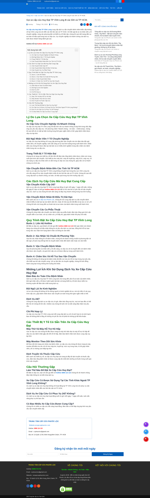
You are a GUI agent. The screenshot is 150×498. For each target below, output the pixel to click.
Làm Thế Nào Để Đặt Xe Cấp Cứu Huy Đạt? (44, 105)
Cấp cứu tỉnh (39, 15)
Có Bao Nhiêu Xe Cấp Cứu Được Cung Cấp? (45, 111)
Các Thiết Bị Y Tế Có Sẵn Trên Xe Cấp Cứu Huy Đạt (46, 94)
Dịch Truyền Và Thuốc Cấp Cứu (41, 100)
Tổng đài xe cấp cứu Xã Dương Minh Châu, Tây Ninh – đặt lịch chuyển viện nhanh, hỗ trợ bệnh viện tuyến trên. (108, 34)
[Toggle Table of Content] (76, 50)
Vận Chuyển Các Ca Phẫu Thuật (41, 70)
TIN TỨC (112, 8)
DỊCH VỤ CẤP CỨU (61, 8)
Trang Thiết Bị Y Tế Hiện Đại (40, 59)
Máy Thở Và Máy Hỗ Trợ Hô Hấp (41, 96)
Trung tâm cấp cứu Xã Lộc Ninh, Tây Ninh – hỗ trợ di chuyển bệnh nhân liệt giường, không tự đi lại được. (109, 45)
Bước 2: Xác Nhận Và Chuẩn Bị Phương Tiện (45, 77)
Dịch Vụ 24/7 (35, 90)
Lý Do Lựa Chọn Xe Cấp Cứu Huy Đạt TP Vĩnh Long (46, 53)
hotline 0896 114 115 (63, 373)
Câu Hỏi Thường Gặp (36, 103)
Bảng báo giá (92, 8)
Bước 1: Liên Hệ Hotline (39, 74)
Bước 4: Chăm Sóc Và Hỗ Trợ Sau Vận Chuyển (45, 81)
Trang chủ (41, 8)
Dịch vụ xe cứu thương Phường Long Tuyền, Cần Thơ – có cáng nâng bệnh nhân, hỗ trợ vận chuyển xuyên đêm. (108, 57)
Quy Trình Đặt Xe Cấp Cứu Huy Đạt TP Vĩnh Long (45, 72)
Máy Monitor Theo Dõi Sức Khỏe (41, 98)
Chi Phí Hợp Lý (36, 92)
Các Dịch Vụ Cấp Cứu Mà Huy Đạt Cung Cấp (43, 64)
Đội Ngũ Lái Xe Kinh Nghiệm (40, 87)
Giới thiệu (49, 8)
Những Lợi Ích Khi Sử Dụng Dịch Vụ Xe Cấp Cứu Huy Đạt (47, 83)
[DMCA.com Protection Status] (65, 489)
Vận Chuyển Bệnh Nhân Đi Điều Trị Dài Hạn (44, 68)
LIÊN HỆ (119, 8)
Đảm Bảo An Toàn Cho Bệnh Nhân (42, 85)
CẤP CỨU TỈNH (104, 8)
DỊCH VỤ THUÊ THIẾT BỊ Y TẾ (77, 8)
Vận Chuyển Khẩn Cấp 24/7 (40, 66)
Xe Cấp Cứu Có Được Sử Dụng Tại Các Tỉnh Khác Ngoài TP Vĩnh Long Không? (55, 107)
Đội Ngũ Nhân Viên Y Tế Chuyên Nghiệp (43, 57)
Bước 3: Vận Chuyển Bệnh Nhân (41, 79)
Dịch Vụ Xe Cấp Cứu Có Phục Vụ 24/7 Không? (45, 109)
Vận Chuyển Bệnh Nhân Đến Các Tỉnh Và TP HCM (46, 61)
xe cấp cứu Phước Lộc (46, 200)
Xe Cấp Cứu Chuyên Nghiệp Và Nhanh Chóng (45, 55)
